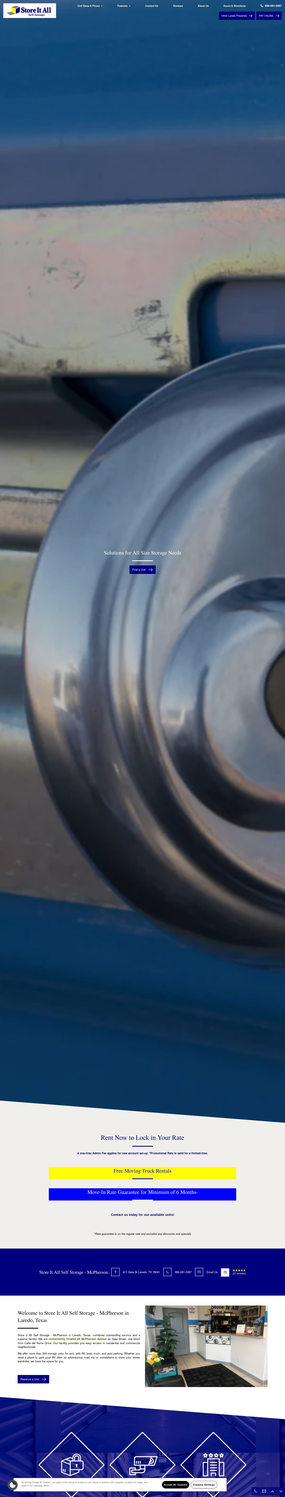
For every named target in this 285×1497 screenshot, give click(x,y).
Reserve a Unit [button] (30, 1379)
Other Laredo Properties (234, 15)
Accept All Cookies (175, 1484)
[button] (269, 16)
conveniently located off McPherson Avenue (77, 1339)
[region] (120, 1485)
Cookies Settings (204, 1484)
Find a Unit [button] (139, 569)
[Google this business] (225, 1272)
